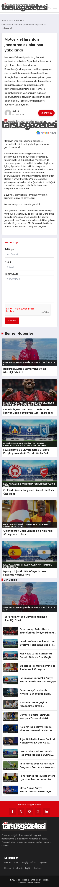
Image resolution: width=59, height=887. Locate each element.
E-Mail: (8, 262)
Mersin (19, 868)
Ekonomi (9, 868)
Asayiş (24, 862)
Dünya (33, 862)
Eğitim (28, 868)
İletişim (38, 868)
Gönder (12, 320)
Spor (15, 862)
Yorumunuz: (11, 273)
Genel (7, 862)
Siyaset (43, 862)
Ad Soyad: (10, 249)
